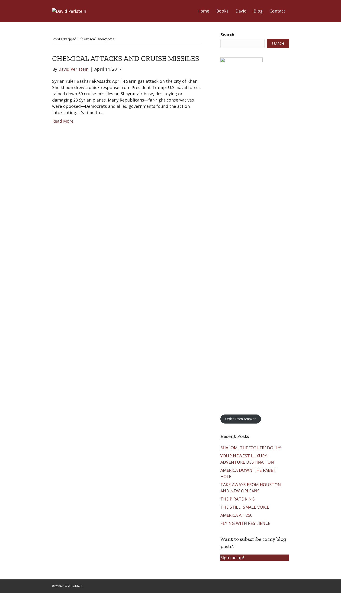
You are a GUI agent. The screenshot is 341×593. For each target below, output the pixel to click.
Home (203, 11)
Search (227, 34)
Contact (277, 11)
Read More (63, 121)
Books (222, 11)
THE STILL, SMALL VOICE (245, 507)
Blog (258, 11)
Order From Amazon (240, 419)
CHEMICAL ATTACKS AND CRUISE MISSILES (125, 58)
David (241, 11)
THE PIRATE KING (238, 499)
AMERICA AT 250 (237, 515)
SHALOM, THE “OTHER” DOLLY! (251, 447)
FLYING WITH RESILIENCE (245, 523)
